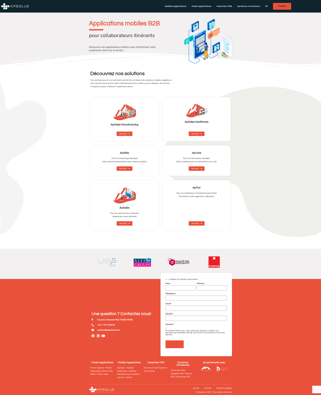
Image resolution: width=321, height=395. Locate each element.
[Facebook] (93, 335)
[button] (177, 6)
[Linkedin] (98, 335)
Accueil (196, 388)
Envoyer (175, 344)
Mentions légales (224, 388)
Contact (207, 388)
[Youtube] (103, 335)
